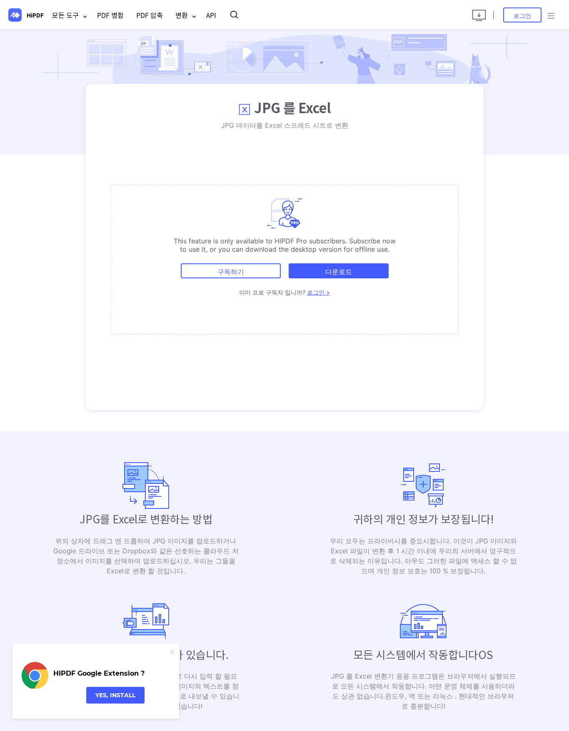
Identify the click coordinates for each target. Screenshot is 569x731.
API (211, 15)
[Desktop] (479, 14)
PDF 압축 (149, 15)
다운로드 (338, 272)
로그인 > (318, 292)
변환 (182, 15)
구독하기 (230, 272)
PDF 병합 (110, 15)
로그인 (522, 15)
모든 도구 (66, 15)
